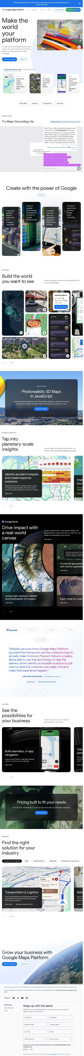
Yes (26, 1049)
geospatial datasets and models (65, 451)
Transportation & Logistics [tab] (12, 861)
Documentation (8, 1008)
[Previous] (38, 688)
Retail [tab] (27, 861)
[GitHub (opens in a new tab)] (27, 998)
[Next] (46, 9)
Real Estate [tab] (52, 861)
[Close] (79, 3)
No (32, 1049)
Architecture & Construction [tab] (70, 861)
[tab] (12, 69)
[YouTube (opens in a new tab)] (22, 998)
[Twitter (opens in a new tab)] (18, 998)
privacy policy (53, 1054)
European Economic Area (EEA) (64, 990)
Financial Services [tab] (38, 861)
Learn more (43, 4)
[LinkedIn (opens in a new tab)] (13, 998)
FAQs (5, 1011)
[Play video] (79, 47)
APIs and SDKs (54, 283)
